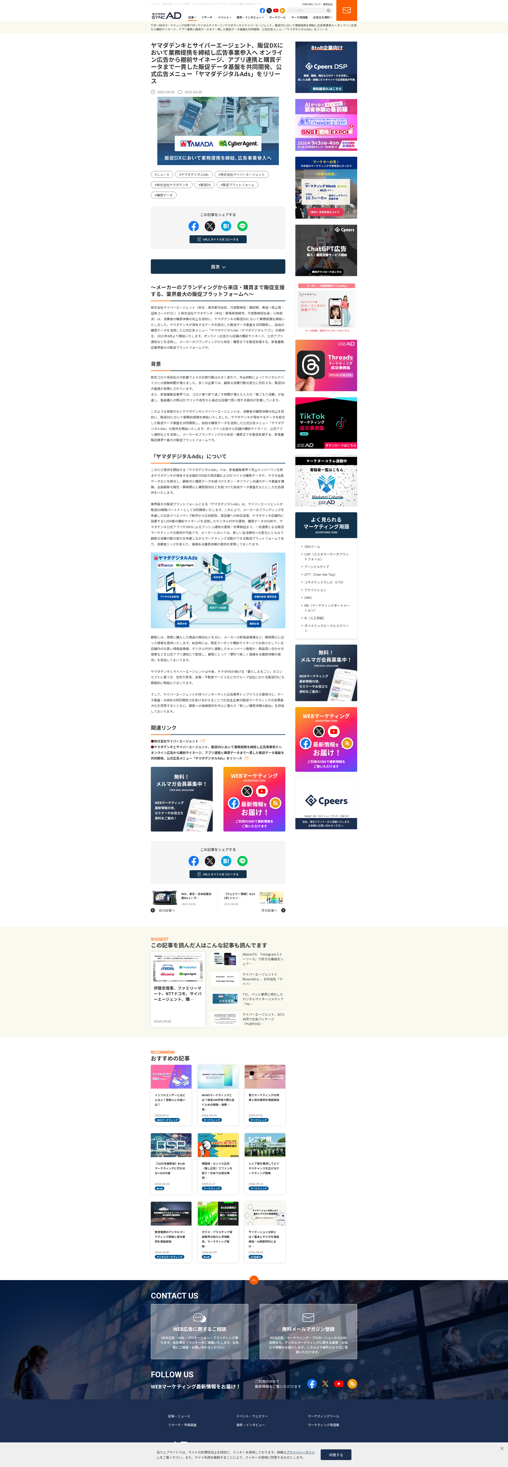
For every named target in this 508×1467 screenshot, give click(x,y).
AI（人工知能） (315, 617)
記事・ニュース (179, 1416)
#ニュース (162, 174)
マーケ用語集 (299, 17)
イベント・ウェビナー (252, 1416)
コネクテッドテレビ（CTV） (324, 582)
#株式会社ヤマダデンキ (172, 184)
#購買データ (164, 195)
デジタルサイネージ (210, 25)
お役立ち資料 (321, 17)
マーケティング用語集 (323, 1424)
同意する (336, 1454)
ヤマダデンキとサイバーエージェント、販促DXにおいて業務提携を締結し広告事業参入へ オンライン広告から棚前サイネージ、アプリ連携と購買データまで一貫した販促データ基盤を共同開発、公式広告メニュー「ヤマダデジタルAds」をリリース (218, 752)
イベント (223, 17)
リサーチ (207, 17)
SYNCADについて (311, 4)
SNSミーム (312, 546)
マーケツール (277, 17)
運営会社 (328, 4)
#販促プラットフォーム (237, 184)
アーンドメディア (316, 566)
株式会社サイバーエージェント (176, 741)
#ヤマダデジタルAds (194, 174)
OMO (308, 597)
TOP (154, 25)
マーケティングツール (323, 1416)
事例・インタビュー (249, 17)
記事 (191, 17)
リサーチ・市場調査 (182, 1424)
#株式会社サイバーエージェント (241, 174)
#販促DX (204, 184)
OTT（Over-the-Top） (320, 574)
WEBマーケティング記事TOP (177, 25)
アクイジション (315, 589)
